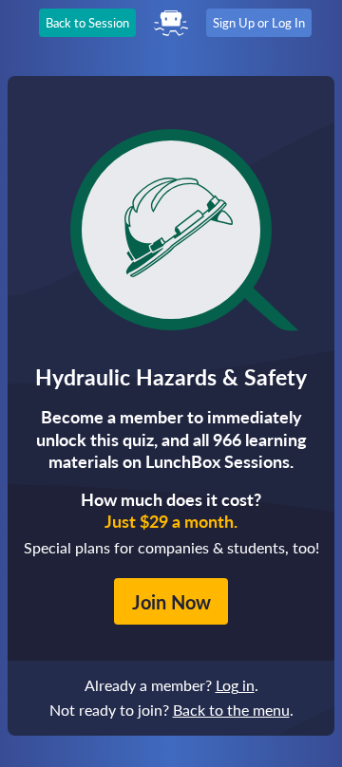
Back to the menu (231, 710)
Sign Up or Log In (259, 22)
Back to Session (87, 22)
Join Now (171, 601)
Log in (235, 685)
